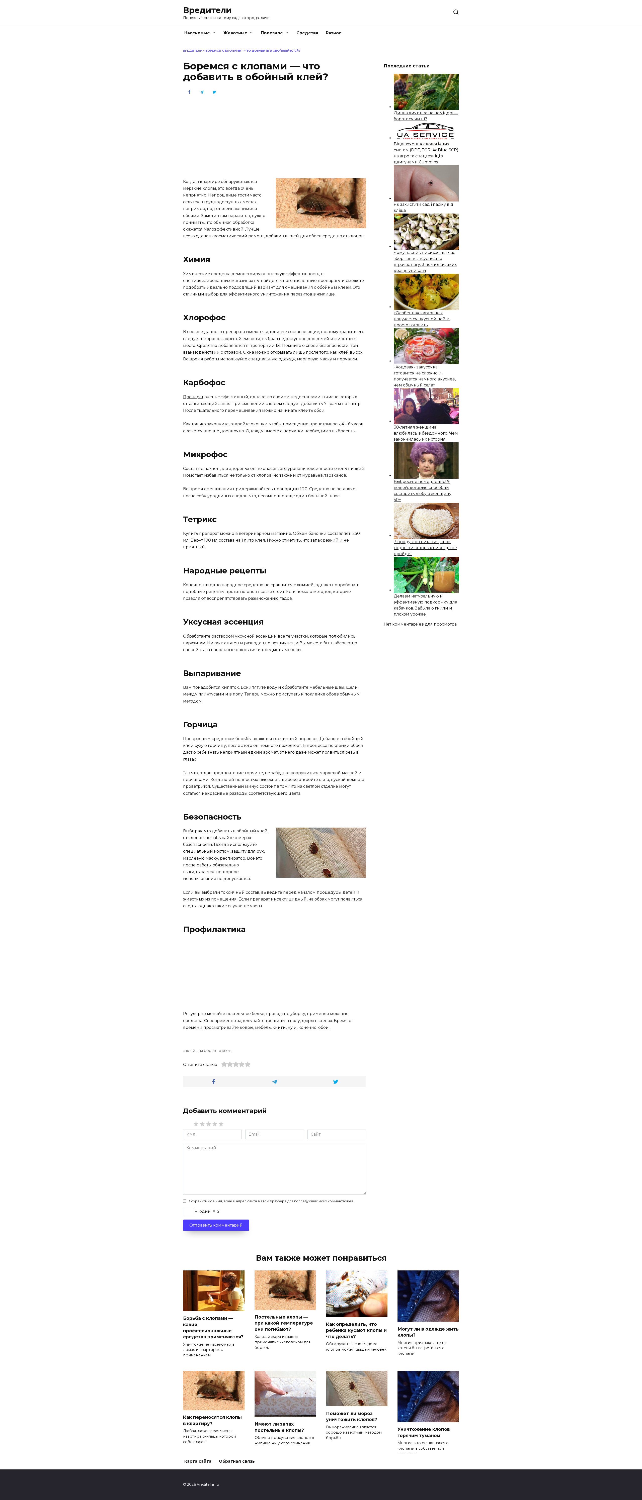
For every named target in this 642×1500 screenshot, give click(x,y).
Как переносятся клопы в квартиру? (212, 1420)
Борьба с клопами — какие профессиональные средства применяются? (213, 1327)
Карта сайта (197, 1461)
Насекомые (197, 33)
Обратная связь (237, 1461)
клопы (209, 188)
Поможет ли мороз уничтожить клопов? (351, 1416)
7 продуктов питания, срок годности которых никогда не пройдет (425, 547)
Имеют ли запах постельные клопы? (279, 1427)
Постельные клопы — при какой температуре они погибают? (284, 1323)
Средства (307, 33)
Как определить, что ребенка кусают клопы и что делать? (356, 1330)
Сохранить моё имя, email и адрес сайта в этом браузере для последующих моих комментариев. (271, 1201)
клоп (226, 1050)
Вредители (207, 10)
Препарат (193, 396)
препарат (209, 533)
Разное (334, 33)
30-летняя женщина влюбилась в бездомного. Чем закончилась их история (426, 433)
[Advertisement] (274, 136)
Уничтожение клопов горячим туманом (423, 1432)
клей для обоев (201, 1050)
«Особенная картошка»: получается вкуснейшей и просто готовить (422, 319)
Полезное (272, 33)
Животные (235, 33)
